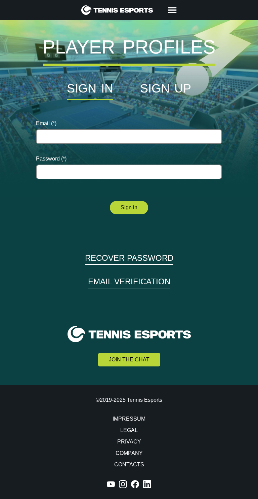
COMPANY (129, 453)
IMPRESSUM (129, 419)
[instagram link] (123, 484)
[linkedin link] (147, 484)
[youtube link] (111, 484)
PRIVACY (129, 441)
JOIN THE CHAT (129, 359)
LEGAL (129, 430)
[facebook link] (135, 484)
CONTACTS (129, 464)
